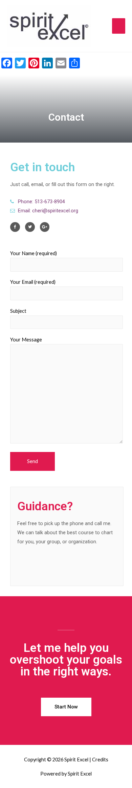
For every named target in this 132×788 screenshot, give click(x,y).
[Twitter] (30, 227)
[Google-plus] (45, 227)
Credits (100, 759)
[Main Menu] (118, 26)
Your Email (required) (33, 282)
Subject (18, 311)
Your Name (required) (33, 253)
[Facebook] (15, 227)
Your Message (26, 339)
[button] (66, 707)
